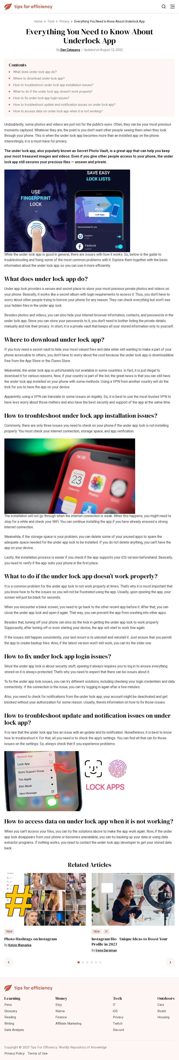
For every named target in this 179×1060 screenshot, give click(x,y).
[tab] (78, 962)
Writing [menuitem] (9, 1023)
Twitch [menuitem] (117, 1023)
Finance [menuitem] (61, 1017)
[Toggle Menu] (172, 6)
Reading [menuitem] (10, 1017)
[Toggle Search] (164, 6)
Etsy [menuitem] (58, 1004)
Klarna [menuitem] (60, 1011)
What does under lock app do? (35, 72)
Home (38, 21)
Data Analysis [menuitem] (14, 1029)
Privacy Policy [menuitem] (14, 1053)
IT (106, 931)
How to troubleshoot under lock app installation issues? (53, 85)
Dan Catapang (70, 50)
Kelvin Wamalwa (19, 945)
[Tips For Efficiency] (28, 6)
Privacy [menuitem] (118, 1017)
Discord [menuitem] (118, 1029)
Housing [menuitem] (163, 1017)
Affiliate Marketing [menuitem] (68, 1023)
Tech (51, 21)
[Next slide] (170, 962)
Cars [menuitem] (160, 1004)
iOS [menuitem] (115, 1011)
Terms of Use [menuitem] (38, 1053)
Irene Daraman (106, 950)
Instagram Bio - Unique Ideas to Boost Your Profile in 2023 (130, 941)
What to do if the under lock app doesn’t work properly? (53, 91)
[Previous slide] (8, 962)
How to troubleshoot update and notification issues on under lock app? (64, 104)
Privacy (64, 21)
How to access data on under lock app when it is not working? (58, 111)
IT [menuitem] (114, 1004)
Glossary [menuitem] (10, 1011)
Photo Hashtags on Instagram (30, 939)
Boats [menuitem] (161, 1011)
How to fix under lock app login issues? (41, 98)
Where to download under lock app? (39, 78)
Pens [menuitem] (8, 1004)
